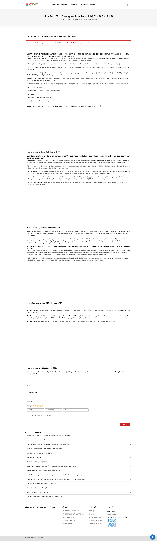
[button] (121, 4)
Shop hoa (91, 514)
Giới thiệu (64, 4)
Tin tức (62, 19)
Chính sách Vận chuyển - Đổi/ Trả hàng (73, 514)
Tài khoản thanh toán (95, 523)
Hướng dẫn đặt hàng (68, 517)
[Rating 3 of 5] (38, 406)
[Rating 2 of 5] (36, 406)
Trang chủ (55, 4)
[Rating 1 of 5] (33, 406)
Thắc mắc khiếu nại (67, 523)
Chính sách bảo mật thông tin (70, 511)
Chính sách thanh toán (68, 520)
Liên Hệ (92, 4)
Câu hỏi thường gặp (95, 517)
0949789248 (59, 43)
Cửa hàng (84, 4)
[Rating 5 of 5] (42, 406)
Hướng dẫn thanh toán (95, 520)
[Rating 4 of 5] (40, 406)
